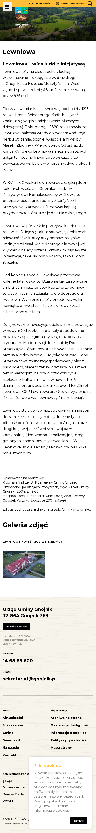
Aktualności (13, 718)
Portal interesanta (72, 3)
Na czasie (11, 747)
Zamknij (78, 820)
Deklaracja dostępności (70, 725)
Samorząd (11, 740)
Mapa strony (61, 747)
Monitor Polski (13, 794)
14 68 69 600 (18, 660)
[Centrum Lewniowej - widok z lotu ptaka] (24, 564)
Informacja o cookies (68, 733)
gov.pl (7, 780)
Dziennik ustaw (14, 787)
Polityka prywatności (68, 740)
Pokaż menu (7, 6)
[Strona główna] (21, 17)
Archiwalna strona (66, 718)
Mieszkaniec (13, 725)
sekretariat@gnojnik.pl (30, 679)
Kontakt (10, 755)
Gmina (8, 733)
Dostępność (42, 3)
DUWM (8, 800)
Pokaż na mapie (16, 626)
